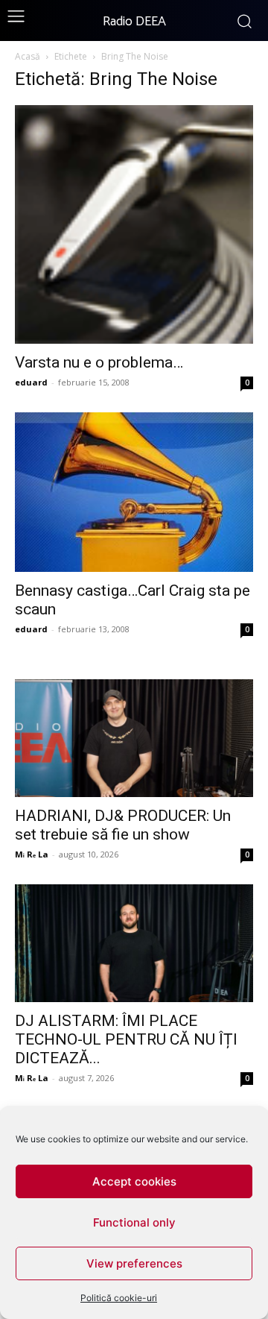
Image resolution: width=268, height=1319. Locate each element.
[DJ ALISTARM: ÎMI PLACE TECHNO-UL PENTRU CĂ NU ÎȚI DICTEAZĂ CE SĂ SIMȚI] (134, 943)
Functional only (134, 1222)
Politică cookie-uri (118, 1297)
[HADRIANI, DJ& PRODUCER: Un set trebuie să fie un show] (134, 738)
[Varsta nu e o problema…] (134, 224)
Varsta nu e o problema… (99, 362)
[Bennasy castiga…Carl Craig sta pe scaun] (134, 492)
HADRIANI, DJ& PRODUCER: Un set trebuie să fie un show (123, 825)
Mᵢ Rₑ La (31, 854)
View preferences (134, 1263)
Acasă (27, 56)
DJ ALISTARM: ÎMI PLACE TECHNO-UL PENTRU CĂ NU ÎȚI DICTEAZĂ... (126, 1039)
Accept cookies (134, 1181)
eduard (31, 382)
